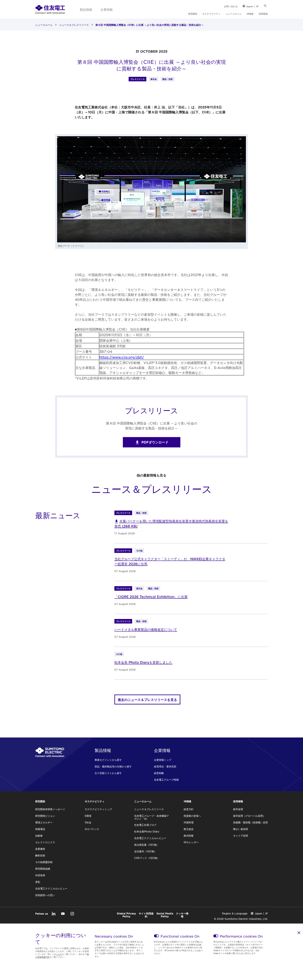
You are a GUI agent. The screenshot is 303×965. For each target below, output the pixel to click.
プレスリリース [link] (137, 79)
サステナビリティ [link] (211, 13)
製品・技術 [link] (167, 79)
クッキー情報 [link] (182, 915)
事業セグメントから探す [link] (108, 759)
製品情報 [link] (86, 9)
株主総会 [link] (189, 828)
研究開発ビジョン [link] (45, 815)
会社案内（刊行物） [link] (145, 851)
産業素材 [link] (40, 848)
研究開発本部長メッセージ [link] (50, 809)
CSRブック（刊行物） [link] (146, 857)
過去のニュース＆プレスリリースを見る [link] (147, 699)
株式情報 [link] (189, 835)
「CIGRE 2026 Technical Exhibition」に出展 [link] (151, 596)
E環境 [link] (88, 815)
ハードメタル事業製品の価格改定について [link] (145, 629)
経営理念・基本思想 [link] (165, 766)
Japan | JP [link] (252, 6)
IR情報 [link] (250, 13)
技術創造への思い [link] (45, 895)
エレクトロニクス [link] (45, 842)
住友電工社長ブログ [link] (145, 824)
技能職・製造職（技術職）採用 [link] (250, 822)
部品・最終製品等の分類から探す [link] (113, 766)
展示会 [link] (153, 79)
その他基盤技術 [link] (44, 862)
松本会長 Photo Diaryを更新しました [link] (143, 662)
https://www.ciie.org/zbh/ (121, 357)
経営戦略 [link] (159, 773)
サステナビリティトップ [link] (98, 809)
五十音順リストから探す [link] (108, 773)
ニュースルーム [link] (233, 13)
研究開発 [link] (192, 13)
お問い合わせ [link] (231, 6)
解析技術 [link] (40, 855)
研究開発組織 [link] (42, 868)
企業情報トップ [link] (162, 759)
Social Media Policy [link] (164, 915)
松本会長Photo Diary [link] (146, 831)
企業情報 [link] (106, 9)
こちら (59, 954)
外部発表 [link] (40, 875)
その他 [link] (139, 550)
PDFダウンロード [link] (154, 442)
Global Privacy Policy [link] (126, 915)
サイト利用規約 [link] (146, 915)
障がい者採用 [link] (240, 828)
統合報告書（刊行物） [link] (146, 844)
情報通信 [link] (40, 828)
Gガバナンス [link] (92, 828)
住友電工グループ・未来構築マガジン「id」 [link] (151, 817)
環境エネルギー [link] (44, 822)
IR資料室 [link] (189, 822)
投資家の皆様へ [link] (192, 815)
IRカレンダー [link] (191, 842)
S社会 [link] (88, 822)
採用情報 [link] (263, 13)
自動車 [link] (39, 835)
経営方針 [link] (189, 809)
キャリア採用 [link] (240, 835)
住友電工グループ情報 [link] (166, 779)
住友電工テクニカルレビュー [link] (51, 888)
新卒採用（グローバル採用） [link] (249, 815)
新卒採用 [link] (238, 809)
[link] (50, 9)
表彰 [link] (37, 881)
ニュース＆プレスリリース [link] (74, 24)
